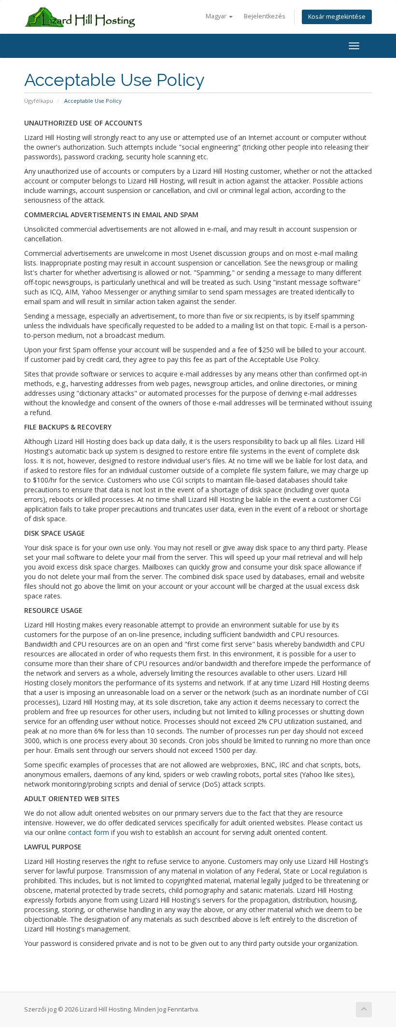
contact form (88, 832)
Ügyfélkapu (38, 100)
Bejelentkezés (264, 16)
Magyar (217, 16)
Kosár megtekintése (337, 17)
